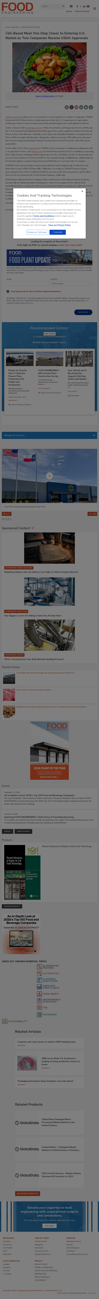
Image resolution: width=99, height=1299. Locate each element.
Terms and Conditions (43, 216)
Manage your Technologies (37, 232)
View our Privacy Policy (59, 225)
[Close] (82, 191)
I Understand (57, 232)
